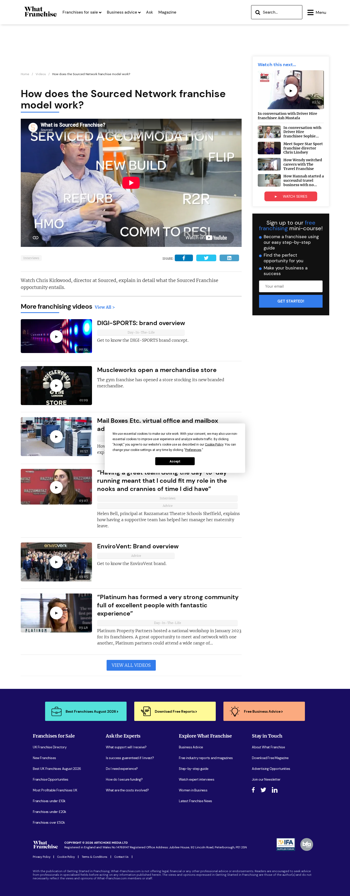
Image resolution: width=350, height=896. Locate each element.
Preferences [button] (193, 449)
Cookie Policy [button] (214, 444)
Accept (175, 461)
